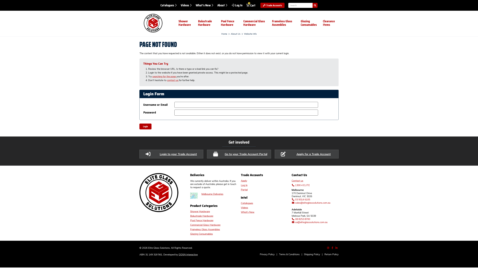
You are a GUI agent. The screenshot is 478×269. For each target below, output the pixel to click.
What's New (203, 5)
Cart (252, 5)
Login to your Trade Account (178, 154)
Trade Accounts (274, 5)
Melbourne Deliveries (212, 194)
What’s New (247, 212)
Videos (185, 5)
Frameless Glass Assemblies (282, 23)
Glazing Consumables (309, 23)
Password (149, 112)
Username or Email (155, 105)
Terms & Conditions (289, 254)
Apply (244, 180)
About (221, 5)
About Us (235, 34)
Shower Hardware (185, 23)
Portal (244, 189)
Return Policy (331, 254)
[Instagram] (328, 247)
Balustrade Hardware (205, 23)
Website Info (250, 34)
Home (224, 34)
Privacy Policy (267, 254)
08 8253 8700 (302, 219)
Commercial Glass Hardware (254, 23)
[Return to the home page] (157, 23)
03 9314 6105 (302, 199)
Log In (238, 5)
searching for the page (164, 76)
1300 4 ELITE (302, 185)
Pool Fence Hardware (227, 23)
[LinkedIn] (337, 247)
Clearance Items (329, 23)
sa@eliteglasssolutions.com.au (311, 222)
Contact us (297, 180)
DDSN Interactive (188, 254)
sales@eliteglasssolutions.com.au (312, 202)
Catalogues (167, 5)
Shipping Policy (312, 254)
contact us (173, 80)
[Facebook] (332, 247)
